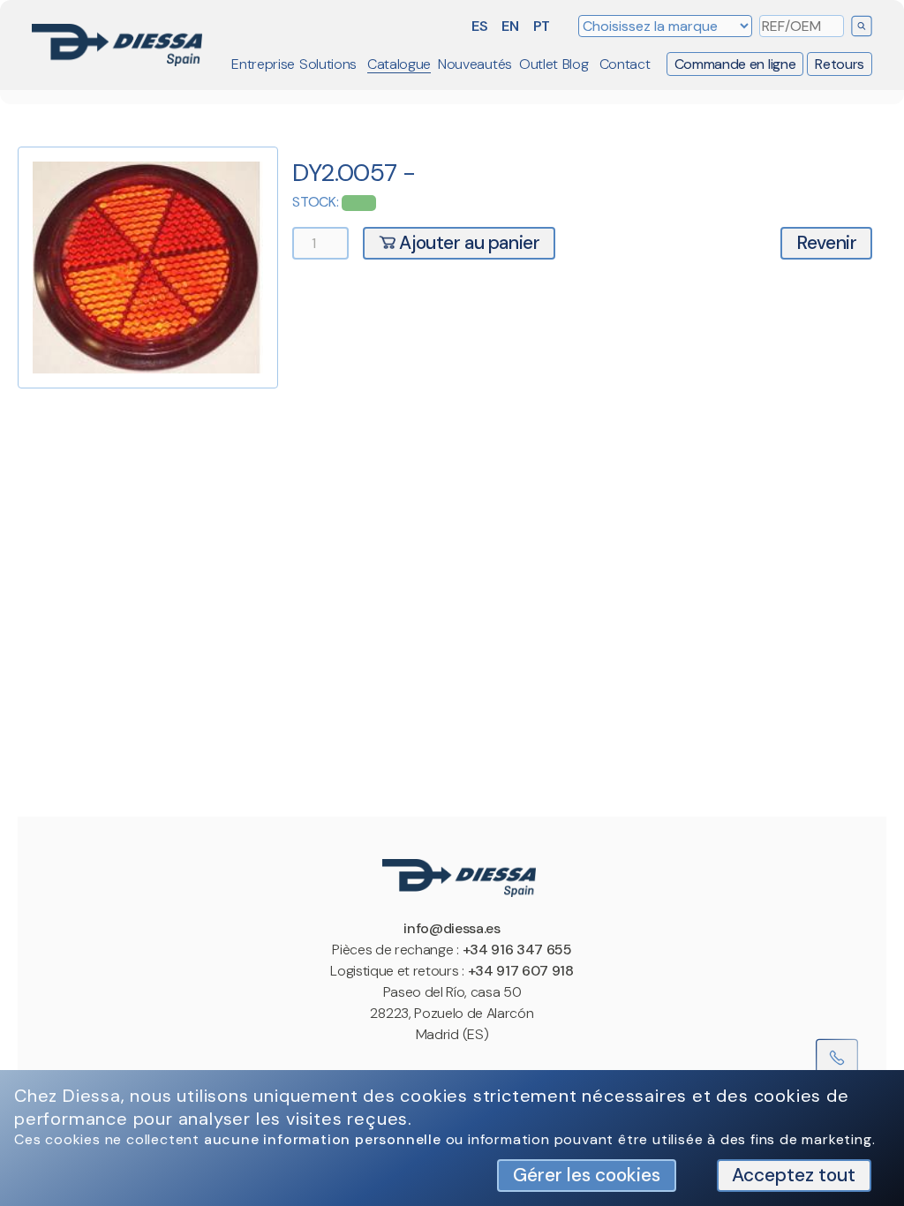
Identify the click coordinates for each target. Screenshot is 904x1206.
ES (479, 26)
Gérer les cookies (586, 1175)
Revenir (826, 242)
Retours (839, 64)
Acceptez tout (793, 1175)
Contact (625, 64)
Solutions (328, 64)
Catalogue (399, 64)
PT (541, 26)
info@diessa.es (452, 928)
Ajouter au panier (467, 242)
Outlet (538, 64)
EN (509, 26)
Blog (575, 64)
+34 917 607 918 (521, 970)
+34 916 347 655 (517, 949)
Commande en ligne (735, 64)
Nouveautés (475, 64)
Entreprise (263, 64)
